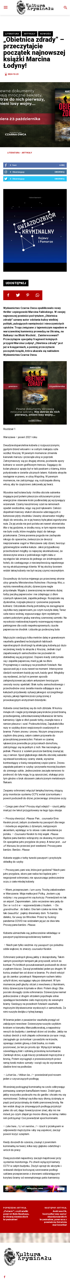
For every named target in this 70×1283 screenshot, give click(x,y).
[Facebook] (8, 295)
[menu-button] (5, 7)
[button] (65, 7)
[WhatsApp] (37, 295)
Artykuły (29, 34)
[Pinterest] (28, 295)
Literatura (12, 34)
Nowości (45, 34)
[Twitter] (18, 295)
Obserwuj (59, 172)
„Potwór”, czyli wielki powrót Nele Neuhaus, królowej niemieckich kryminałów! (16, 1215)
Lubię (61, 165)
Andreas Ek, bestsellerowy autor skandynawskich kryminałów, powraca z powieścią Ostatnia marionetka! (53, 1218)
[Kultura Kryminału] (35, 7)
